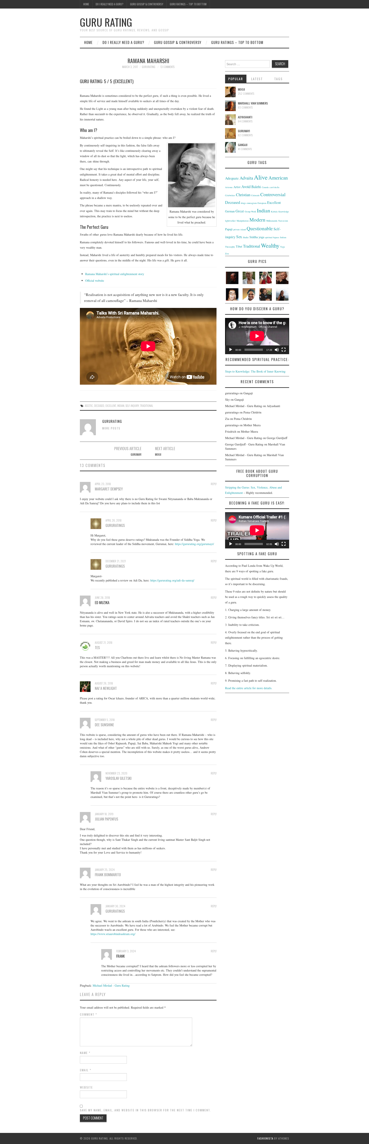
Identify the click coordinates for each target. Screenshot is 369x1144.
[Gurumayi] (230, 133)
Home (86, 4)
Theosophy (230, 246)
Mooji (158, 454)
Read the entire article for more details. (248, 688)
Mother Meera (252, 425)
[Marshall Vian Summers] (230, 105)
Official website (94, 280)
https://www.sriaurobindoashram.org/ (113, 934)
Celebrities (230, 195)
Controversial (273, 194)
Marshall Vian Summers (253, 103)
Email (85, 1070)
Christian (243, 194)
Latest (257, 78)
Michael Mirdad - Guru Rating (111, 985)
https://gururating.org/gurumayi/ (194, 544)
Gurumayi (136, 454)
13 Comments (167, 67)
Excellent (110, 406)
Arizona (229, 187)
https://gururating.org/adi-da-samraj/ (172, 580)
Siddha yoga (256, 237)
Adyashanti (245, 117)
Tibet (239, 246)
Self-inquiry (132, 406)
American (278, 177)
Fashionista (265, 1138)
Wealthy (270, 245)
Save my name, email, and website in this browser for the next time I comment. (145, 1110)
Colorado (255, 195)
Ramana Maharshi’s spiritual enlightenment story (114, 274)
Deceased (99, 406)
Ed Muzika (102, 602)
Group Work (250, 211)
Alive (261, 177)
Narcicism (283, 220)
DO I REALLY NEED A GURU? (109, 4)
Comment (88, 1014)
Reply (214, 484)
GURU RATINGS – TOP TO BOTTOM (188, 4)
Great (240, 211)
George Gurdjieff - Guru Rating (244, 444)
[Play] (230, 350)
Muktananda (271, 220)
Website (86, 1087)
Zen (227, 253)
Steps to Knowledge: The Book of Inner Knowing (255, 371)
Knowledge (283, 211)
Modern (257, 219)
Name (85, 1053)
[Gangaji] (230, 147)
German (230, 211)
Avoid (245, 186)
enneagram (252, 203)
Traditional (146, 406)
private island (239, 229)
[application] (257, 336)
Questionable (260, 228)
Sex (239, 236)
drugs (243, 203)
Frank (120, 956)
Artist (236, 187)
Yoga (282, 246)
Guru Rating (106, 22)
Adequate (232, 178)
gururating (148, 67)
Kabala (274, 211)
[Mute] (277, 350)
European (262, 203)
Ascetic (89, 406)
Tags (278, 78)
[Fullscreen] (283, 350)
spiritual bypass (272, 237)
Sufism (283, 237)
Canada (265, 187)
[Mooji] (230, 92)
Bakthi (256, 186)
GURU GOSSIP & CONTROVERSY (146, 4)
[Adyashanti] (230, 119)
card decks (274, 187)
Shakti (246, 237)
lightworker (230, 220)
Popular (235, 78)
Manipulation (243, 220)
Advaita (246, 178)
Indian (120, 406)
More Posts (111, 428)
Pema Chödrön (252, 412)
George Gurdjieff (277, 438)
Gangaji (242, 144)
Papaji (229, 229)
